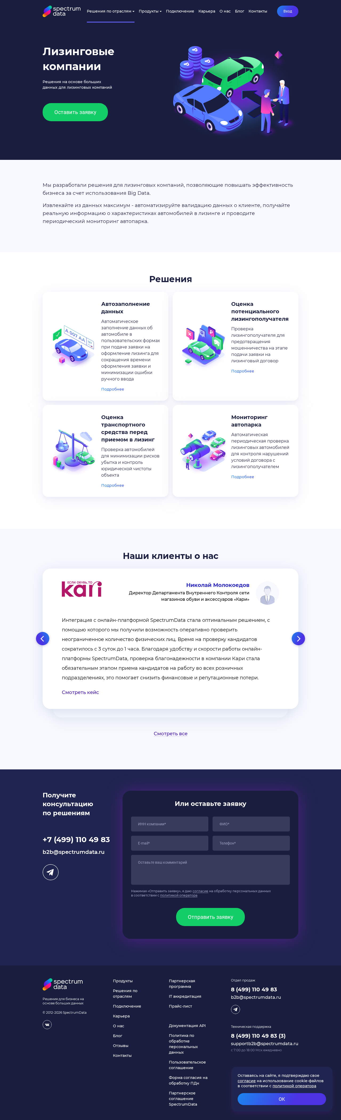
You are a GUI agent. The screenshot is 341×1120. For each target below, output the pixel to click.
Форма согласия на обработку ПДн (188, 1080)
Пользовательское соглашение (187, 1065)
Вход (287, 11)
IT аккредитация (185, 996)
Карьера (206, 11)
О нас (225, 11)
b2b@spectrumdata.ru (74, 852)
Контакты (258, 11)
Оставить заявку (75, 112)
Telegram (51, 872)
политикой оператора (178, 895)
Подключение (180, 11)
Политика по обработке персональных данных (183, 1044)
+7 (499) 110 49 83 (76, 839)
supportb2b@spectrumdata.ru (264, 1043)
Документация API (187, 1025)
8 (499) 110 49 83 (254, 989)
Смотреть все (171, 734)
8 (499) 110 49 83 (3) (258, 1036)
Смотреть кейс (80, 692)
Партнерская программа (182, 984)
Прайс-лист (180, 1006)
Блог (239, 11)
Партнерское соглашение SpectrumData (183, 1099)
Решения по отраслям (109, 11)
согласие (200, 891)
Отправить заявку (210, 917)
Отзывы (120, 1045)
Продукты (149, 11)
